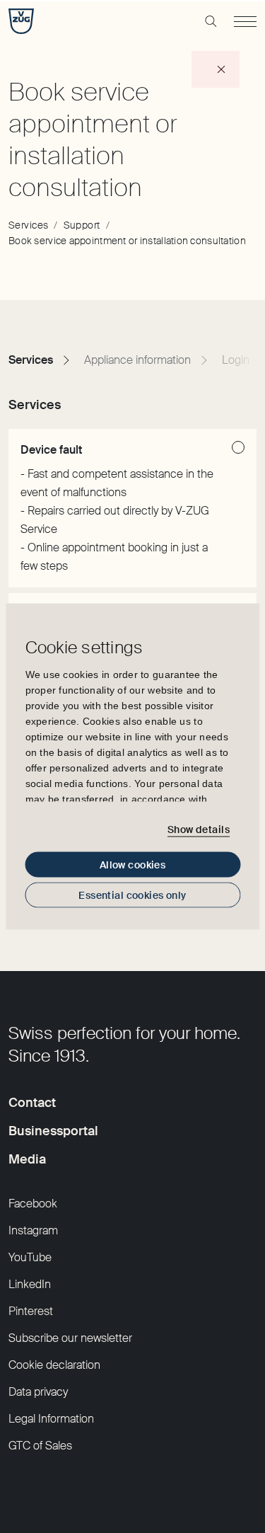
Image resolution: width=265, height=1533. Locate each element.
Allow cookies (132, 865)
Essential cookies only (132, 895)
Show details (198, 828)
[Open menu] (245, 21)
